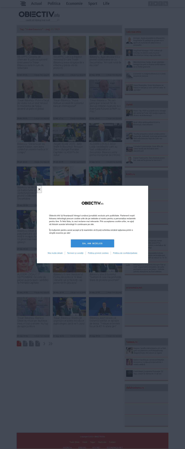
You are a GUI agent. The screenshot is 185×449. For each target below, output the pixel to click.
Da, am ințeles (92, 243)
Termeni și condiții (75, 253)
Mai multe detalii (55, 253)
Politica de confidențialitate (125, 253)
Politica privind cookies (98, 253)
